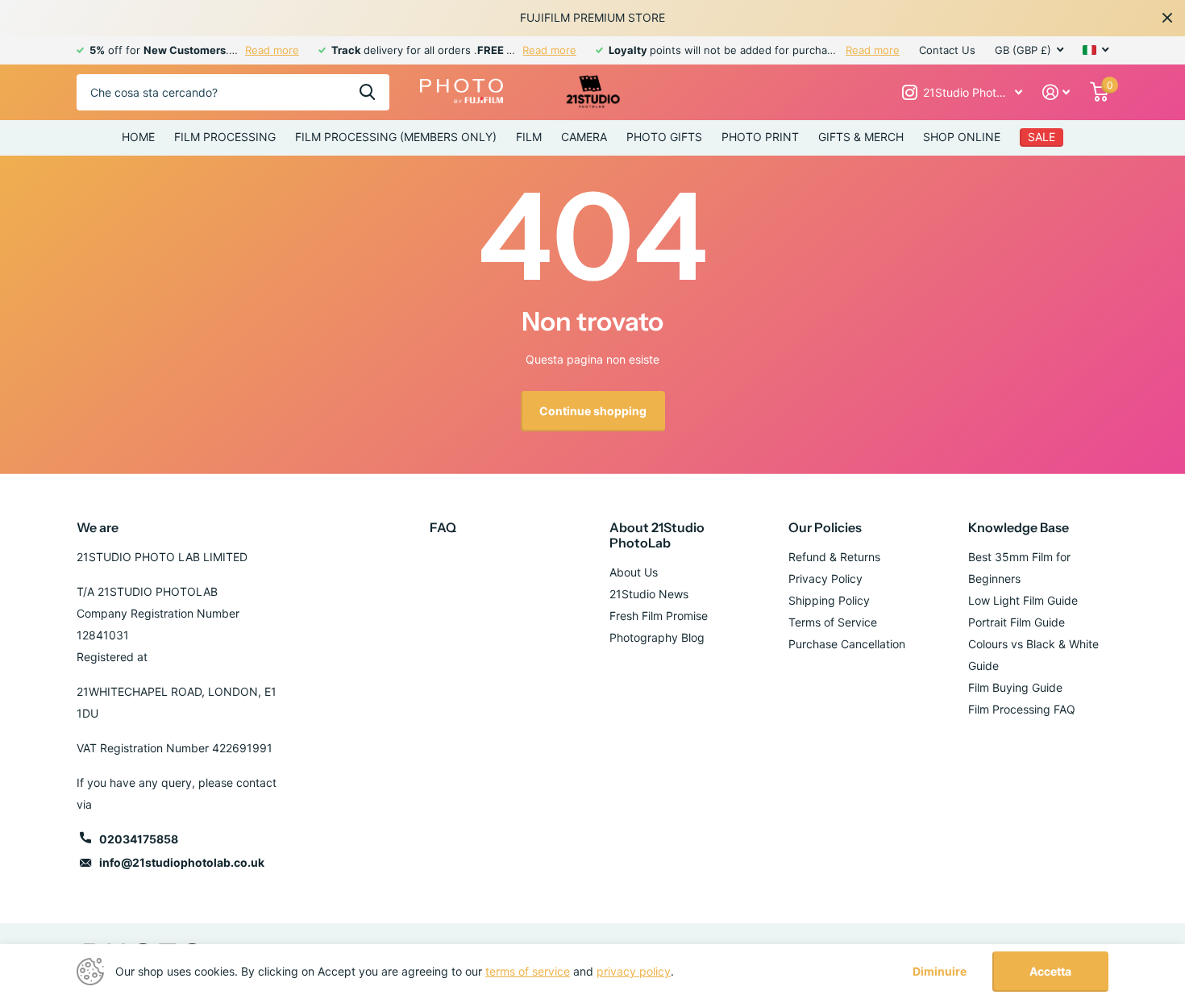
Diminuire (940, 971)
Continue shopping (593, 411)
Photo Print (760, 137)
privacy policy (634, 971)
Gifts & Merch (861, 137)
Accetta (1050, 971)
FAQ (443, 527)
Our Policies (825, 527)
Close (1167, 17)
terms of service (527, 971)
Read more (272, 50)
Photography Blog (657, 637)
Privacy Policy (825, 578)
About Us (633, 572)
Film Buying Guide (1015, 687)
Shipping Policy (829, 600)
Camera (584, 137)
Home (138, 137)
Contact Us (947, 50)
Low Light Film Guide (1023, 600)
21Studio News (648, 594)
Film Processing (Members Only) (396, 137)
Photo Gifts (664, 137)
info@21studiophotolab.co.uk (181, 862)
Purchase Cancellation (846, 644)
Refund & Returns (834, 557)
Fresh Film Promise (658, 615)
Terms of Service (832, 622)
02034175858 (138, 839)
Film (529, 137)
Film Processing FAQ (1021, 709)
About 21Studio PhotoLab (657, 535)
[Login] (1056, 92)
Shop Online (961, 137)
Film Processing (225, 137)
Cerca (367, 92)
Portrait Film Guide (1016, 622)
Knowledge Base (1018, 527)
